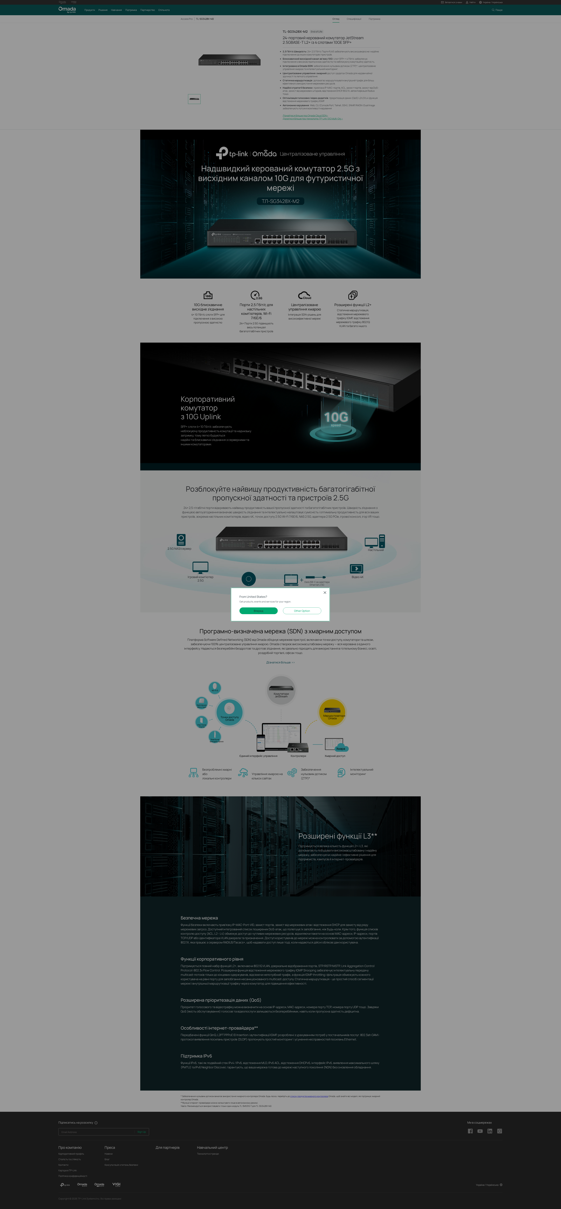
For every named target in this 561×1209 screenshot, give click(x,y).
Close (324, 592)
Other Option (302, 611)
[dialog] (280, 604)
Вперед (258, 611)
